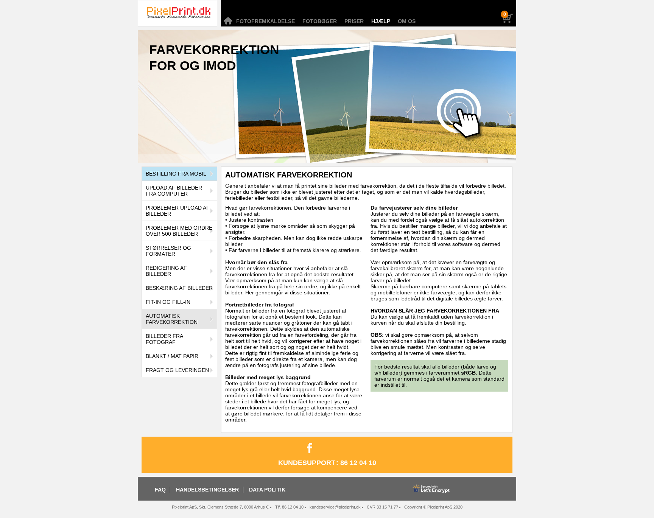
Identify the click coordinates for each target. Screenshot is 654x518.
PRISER (354, 21)
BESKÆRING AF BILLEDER (179, 288)
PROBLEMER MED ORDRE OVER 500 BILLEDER (179, 231)
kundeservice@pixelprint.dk (335, 507)
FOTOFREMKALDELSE (265, 21)
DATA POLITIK (267, 490)
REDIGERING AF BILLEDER (166, 271)
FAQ (160, 490)
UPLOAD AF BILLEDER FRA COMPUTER (174, 191)
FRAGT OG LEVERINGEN (177, 370)
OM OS (407, 21)
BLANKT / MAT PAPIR (172, 356)
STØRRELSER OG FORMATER (168, 251)
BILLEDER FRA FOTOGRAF (164, 339)
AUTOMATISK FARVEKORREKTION (172, 319)
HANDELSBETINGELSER (207, 490)
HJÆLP (380, 21)
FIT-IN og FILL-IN (168, 302)
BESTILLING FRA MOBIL (176, 174)
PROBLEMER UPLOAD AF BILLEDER (178, 211)
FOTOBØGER (319, 21)
